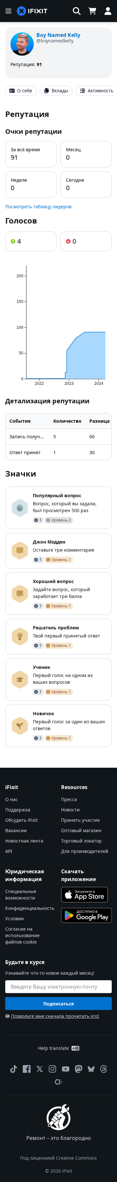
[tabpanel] (58, 428)
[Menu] (8, 11)
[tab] (20, 91)
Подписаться (58, 1004)
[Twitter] (40, 1069)
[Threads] (104, 1069)
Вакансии (16, 830)
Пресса (69, 799)
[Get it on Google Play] (86, 915)
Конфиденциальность (29, 908)
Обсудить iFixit (21, 820)
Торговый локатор (81, 841)
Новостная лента (24, 841)
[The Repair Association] (58, 1082)
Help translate (53, 1048)
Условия (14, 918)
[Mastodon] (79, 1069)
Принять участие (80, 820)
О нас (11, 799)
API (8, 851)
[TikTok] (14, 1069)
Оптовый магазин (81, 830)
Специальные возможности (20, 894)
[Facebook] (27, 1069)
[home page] (32, 11)
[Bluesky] (91, 1069)
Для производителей (84, 851)
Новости (70, 810)
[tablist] (58, 90)
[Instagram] (53, 1069)
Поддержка (17, 810)
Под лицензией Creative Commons (58, 1158)
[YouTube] (66, 1069)
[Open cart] (92, 11)
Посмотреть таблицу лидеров (38, 206)
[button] (76, 11)
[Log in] (107, 11)
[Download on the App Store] (84, 894)
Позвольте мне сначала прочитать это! (55, 1016)
